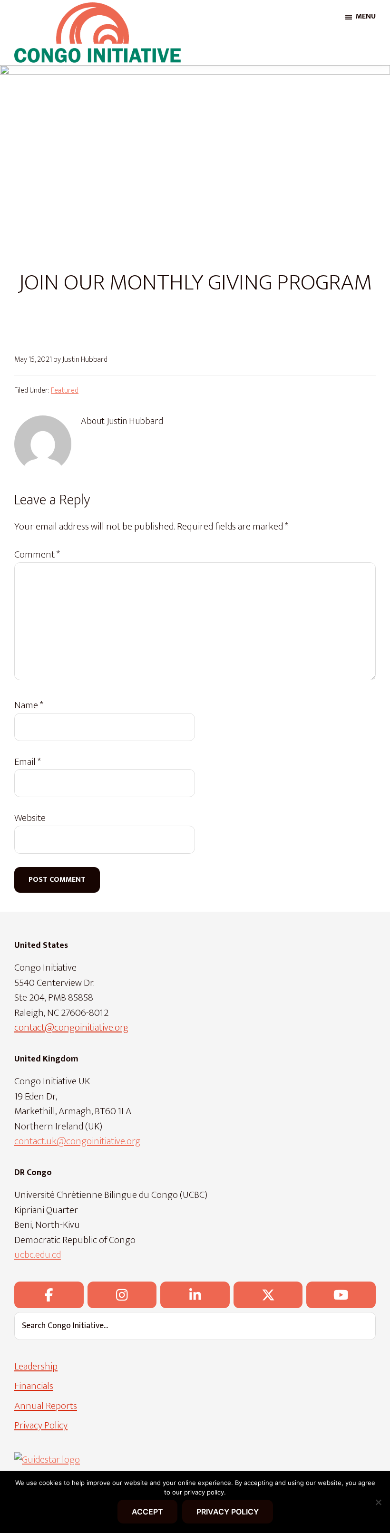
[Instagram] (122, 1295)
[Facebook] (49, 1295)
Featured (64, 390)
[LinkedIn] (195, 1295)
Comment (37, 554)
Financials (33, 1386)
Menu (366, 16)
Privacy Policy (41, 1425)
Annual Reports (45, 1406)
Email (27, 762)
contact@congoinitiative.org (71, 1027)
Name (28, 705)
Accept (147, 1511)
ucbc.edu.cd (37, 1254)
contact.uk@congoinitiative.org (77, 1141)
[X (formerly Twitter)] (268, 1295)
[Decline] (378, 1502)
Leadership (36, 1366)
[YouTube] (341, 1295)
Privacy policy (227, 1511)
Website (30, 818)
